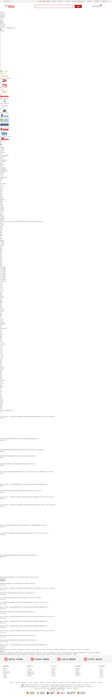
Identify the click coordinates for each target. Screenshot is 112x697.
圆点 (1, 308)
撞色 (1, 366)
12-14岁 (2, 290)
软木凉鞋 (2, 216)
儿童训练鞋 (2, 161)
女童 (1, 405)
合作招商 (30, 682)
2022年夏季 (3, 275)
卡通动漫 (2, 309)
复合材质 (2, 322)
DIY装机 (101, 670)
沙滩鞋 (1, 197)
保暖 (1, 264)
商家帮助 (36, 682)
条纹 (1, 303)
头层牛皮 (2, 172)
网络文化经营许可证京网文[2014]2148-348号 (61, 686)
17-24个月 (2, 342)
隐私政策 (80, 682)
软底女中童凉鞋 (3, 649)
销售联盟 (61, 682)
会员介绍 (5, 670)
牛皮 (1, 188)
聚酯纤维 (2, 386)
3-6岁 (1, 286)
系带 (1, 232)
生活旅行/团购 (6, 672)
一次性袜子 (74, 654)
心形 (1, 312)
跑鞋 (1, 202)
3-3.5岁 (2, 356)
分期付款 (53, 672)
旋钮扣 (1, 226)
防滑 (1, 256)
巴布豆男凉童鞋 (71, 649)
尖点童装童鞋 (86, 649)
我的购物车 (97, 6)
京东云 (62, 690)
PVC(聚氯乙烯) (3, 169)
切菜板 (32, 654)
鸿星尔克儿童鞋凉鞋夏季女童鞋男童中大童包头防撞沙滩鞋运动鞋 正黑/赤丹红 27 (19, 555)
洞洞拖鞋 (2, 245)
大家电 (4, 675)
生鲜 (51, 654)
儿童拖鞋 (2, 147)
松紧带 (1, 229)
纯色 (1, 300)
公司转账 (53, 675)
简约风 (1, 402)
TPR (1, 330)
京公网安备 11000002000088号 (31, 685)
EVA (1, 166)
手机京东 (82, 1)
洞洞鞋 (1, 204)
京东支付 (57, 690)
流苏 (1, 364)
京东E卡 (101, 673)
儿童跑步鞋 (2, 149)
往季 (1, 265)
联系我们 (17, 682)
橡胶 (1, 316)
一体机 (1, 18)
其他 (1, 191)
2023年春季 (3, 278)
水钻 (1, 375)
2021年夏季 (3, 271)
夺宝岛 (100, 668)
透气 (1, 251)
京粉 (46, 654)
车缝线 (1, 369)
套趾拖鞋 (2, 240)
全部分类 (2, 12)
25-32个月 (2, 344)
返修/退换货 (78, 673)
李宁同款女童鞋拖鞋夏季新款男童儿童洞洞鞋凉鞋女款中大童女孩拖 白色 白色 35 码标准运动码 (22, 449)
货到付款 (53, 668)
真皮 (1, 193)
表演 (1, 396)
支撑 (1, 260)
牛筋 (1, 320)
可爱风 (1, 401)
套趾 (1, 334)
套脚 (1, 234)
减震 (1, 248)
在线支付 (53, 670)
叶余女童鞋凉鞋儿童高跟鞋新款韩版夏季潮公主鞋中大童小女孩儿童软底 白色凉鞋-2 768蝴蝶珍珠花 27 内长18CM (26, 471)
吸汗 (1, 253)
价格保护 (77, 670)
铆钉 (1, 360)
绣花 (1, 363)
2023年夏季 (3, 279)
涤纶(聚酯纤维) (3, 171)
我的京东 (60, 1)
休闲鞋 (1, 215)
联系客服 (5, 677)
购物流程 (5, 668)
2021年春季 (3, 270)
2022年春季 (3, 273)
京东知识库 (2, 13)
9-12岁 (1, 289)
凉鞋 (4, 28)
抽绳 (1, 235)
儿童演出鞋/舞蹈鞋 (4, 155)
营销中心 (42, 682)
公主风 (1, 399)
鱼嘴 (1, 338)
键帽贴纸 (2, 23)
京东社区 (67, 682)
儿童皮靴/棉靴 (3, 160)
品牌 (63, 654)
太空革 (1, 174)
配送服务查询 (30, 672)
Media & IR (100, 682)
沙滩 (1, 397)
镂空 (1, 374)
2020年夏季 (3, 268)
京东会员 (68, 1)
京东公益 (86, 682)
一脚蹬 (1, 224)
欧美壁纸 (69, 654)
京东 (15, 7)
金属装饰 (2, 367)
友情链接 (55, 682)
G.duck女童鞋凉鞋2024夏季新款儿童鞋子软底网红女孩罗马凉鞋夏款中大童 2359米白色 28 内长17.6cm (24, 533)
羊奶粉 (9, 654)
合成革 (1, 179)
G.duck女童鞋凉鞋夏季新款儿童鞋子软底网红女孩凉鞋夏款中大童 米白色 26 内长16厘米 (20, 490)
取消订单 (77, 675)
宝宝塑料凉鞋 (63, 649)
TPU (1, 180)
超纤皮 (1, 190)
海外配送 (29, 675)
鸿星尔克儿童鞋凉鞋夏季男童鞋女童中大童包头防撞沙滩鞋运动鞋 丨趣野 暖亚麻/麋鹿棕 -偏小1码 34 (23, 525)
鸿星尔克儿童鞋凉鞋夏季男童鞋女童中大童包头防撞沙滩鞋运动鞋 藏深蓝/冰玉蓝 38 (19, 577)
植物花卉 (2, 311)
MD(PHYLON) (3, 328)
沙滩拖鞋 (2, 209)
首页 (1, 28)
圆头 (1, 341)
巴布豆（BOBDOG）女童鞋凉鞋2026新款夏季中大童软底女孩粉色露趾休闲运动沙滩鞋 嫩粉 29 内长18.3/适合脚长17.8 (27, 416)
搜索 (78, 6)
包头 (1, 339)
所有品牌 (2, 31)
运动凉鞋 (2, 207)
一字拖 (1, 243)
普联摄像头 (2, 16)
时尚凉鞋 (2, 210)
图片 (53, 654)
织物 (1, 185)
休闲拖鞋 (2, 199)
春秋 (1, 292)
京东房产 (18, 654)
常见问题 (5, 673)
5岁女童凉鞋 (50, 649)
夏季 (1, 294)
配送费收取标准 (30, 673)
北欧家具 (14, 654)
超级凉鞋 (56, 649)
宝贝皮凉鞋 (43, 649)
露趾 (1, 336)
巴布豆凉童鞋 (36, 649)
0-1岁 (1, 282)
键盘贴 (1, 21)
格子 (1, 305)
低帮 (1, 377)
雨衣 (49, 654)
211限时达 (29, 670)
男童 (1, 407)
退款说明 (77, 672)
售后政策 (77, 668)
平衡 (1, 262)
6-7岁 (1, 349)
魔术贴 (1, 223)
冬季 (1, 295)
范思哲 (6, 654)
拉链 (1, 231)
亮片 (1, 372)
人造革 (1, 175)
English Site (93, 682)
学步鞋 (1, 150)
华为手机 (28, 654)
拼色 (1, 306)
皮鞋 (1, 153)
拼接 (1, 361)
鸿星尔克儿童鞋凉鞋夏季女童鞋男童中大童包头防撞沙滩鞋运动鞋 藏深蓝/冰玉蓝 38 (19, 438)
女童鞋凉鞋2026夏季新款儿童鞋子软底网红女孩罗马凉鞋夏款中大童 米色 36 (18, 463)
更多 (1, 142)
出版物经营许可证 (45, 686)
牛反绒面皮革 (3, 183)
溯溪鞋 (1, 201)
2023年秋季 (3, 281)
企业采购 (74, 1)
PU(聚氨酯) (2, 168)
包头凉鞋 (2, 218)
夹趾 (1, 333)
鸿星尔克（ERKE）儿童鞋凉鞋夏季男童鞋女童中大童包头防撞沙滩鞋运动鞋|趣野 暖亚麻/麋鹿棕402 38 (24, 484)
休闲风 (1, 404)
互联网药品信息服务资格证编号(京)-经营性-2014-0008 (63, 685)
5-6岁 (1, 347)
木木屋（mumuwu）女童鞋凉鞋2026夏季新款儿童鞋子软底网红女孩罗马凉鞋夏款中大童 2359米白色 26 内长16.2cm (27, 497)
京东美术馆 (2, 24)
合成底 (1, 319)
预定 (56, 654)
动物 (1, 298)
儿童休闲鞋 (2, 152)
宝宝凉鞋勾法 (79, 649)
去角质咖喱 (23, 654)
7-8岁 (1, 350)
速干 (1, 257)
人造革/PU (2, 380)
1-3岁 (1, 284)
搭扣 (1, 227)
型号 (35, 654)
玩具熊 (43, 654)
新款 (3, 654)
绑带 (1, 238)
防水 (1, 254)
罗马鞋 (1, 205)
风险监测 (73, 682)
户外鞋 (1, 212)
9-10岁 (1, 353)
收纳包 (1, 20)
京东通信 (101, 675)
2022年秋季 (3, 276)
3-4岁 (1, 358)
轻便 (1, 259)
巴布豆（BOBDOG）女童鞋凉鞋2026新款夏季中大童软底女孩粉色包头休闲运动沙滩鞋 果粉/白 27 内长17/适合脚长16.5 (28, 504)
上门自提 (29, 668)
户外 (1, 393)
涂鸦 (1, 314)
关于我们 (11, 682)
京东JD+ (101, 677)
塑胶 (1, 325)
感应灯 (37, 654)
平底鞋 (65, 654)
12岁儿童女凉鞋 (12, 649)
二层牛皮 (2, 186)
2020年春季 (3, 267)
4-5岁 (1, 345)
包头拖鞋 (2, 242)
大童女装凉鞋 (21, 649)
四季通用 (2, 297)
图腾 (1, 371)
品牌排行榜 (2, 15)
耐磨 (1, 249)
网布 (1, 194)
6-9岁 (1, 287)
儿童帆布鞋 (2, 157)
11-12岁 (2, 355)
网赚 (1, 654)
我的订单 (54, 1)
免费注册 (48, 1)
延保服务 (101, 672)
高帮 (1, 378)
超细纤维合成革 (3, 177)
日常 (1, 394)
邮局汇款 (53, 673)
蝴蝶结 (1, 301)
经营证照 (75, 688)
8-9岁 (1, 352)
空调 (41, 654)
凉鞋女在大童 (28, 649)
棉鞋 (1, 158)
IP (0, 317)
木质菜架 (59, 654)
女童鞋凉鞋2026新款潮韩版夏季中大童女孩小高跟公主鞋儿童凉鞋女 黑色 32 (18, 456)
